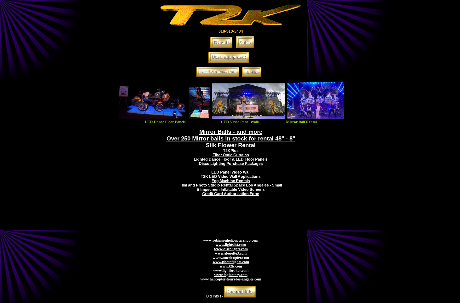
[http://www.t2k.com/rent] (221, 47)
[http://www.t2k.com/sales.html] (245, 47)
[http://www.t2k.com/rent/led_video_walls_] (248, 118)
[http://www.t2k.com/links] (251, 76)
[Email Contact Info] (217, 76)
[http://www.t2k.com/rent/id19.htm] (315, 118)
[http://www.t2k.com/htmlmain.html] (240, 296)
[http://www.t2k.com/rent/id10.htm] (164, 118)
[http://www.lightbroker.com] (228, 62)
